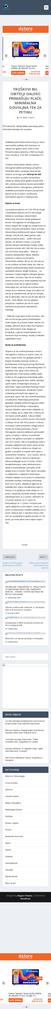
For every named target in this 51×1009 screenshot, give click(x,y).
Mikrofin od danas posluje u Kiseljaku (24, 638)
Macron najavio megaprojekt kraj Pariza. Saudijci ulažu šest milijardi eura (24, 731)
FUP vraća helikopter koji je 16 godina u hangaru (24, 758)
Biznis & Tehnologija (15, 776)
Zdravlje (9, 869)
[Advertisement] (25, 927)
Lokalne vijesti (12, 796)
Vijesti (31, 117)
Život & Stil (10, 883)
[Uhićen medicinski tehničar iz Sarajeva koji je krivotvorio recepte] (25, 602)
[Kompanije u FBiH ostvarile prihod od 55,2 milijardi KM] (25, 618)
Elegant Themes (25, 895)
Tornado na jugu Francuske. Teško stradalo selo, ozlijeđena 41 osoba (21, 740)
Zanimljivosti (11, 863)
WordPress (25, 898)
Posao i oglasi (11, 823)
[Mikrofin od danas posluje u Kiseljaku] (25, 633)
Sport (8, 843)
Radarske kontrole (14, 836)
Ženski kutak (11, 876)
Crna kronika (11, 783)
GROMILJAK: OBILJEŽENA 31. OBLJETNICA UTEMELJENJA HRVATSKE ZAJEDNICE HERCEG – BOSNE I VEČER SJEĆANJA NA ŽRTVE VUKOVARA (25, 591)
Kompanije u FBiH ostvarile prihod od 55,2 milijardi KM (24, 624)
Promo (8, 829)
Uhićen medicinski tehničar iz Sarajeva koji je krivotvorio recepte (24, 608)
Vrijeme (9, 856)
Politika (9, 816)
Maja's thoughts (13, 803)
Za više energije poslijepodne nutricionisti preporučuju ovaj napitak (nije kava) (25, 722)
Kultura (9, 789)
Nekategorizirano (13, 809)
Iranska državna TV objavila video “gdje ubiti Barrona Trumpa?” (24, 749)
